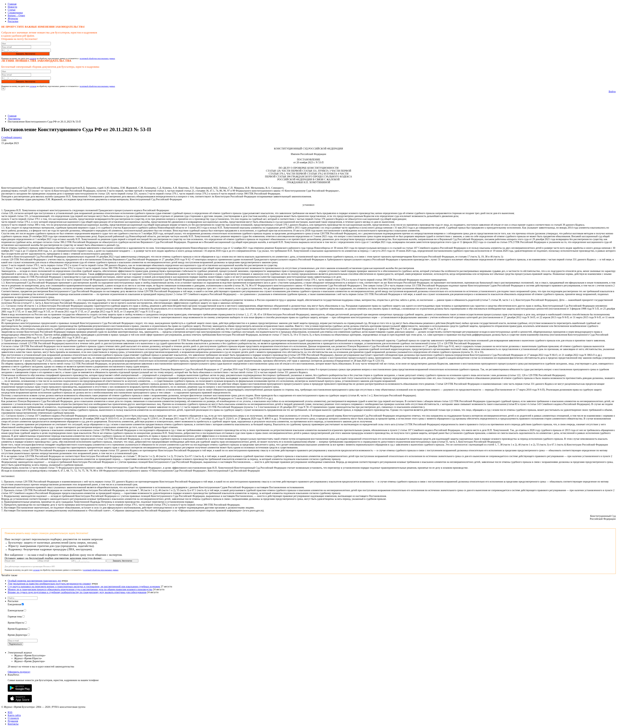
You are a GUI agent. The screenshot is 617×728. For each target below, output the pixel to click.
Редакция (13, 721)
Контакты (13, 724)
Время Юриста (16, 622)
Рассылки (13, 21)
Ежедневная (14, 604)
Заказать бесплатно (25, 54)
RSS (10, 712)
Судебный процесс (11, 137)
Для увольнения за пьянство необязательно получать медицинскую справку (49, 583)
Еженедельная (15, 610)
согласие (33, 58)
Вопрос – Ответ (16, 15)
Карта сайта (14, 715)
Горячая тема (15, 616)
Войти (612, 91)
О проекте (13, 718)
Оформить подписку (19, 671)
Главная (12, 4)
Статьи (11, 9)
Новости (12, 6)
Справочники (15, 12)
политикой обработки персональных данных (97, 58)
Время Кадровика (17, 628)
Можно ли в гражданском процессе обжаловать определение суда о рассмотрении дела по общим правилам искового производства (80, 589)
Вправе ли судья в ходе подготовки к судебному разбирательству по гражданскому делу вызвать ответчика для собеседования (77, 592)
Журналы (13, 18)
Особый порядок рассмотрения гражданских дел (34, 580)
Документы (14, 118)
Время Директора (17, 635)
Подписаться (15, 644)
